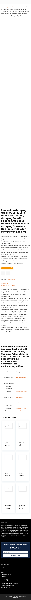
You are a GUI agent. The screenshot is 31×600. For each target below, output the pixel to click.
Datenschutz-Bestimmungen (9, 583)
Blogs (2, 572)
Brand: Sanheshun (21, 392)
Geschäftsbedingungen (7, 585)
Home (3, 7)
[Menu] (2, 2)
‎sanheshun (19, 397)
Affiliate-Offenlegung (7, 588)
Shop (6, 7)
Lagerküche (11, 7)
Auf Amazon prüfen (7, 268)
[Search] (28, 2)
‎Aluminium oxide (21, 377)
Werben (3, 576)
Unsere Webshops (6, 574)
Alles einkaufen (5, 570)
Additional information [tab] (8, 285)
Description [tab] (4, 283)
